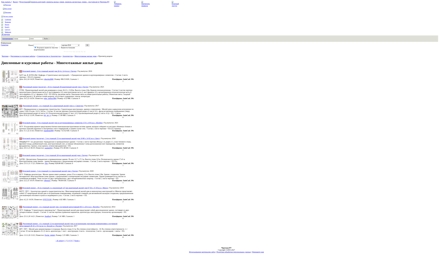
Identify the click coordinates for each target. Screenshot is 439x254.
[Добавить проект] (118, 6)
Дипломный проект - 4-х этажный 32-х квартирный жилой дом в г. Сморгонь (53, 106)
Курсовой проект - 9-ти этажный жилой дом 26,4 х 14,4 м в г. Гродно (49, 71)
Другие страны (8, 16)
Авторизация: (7, 39)
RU (74, 51)
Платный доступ (187, 4)
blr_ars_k (47, 115)
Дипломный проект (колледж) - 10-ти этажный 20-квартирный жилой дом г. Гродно (55, 87)
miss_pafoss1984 (50, 98)
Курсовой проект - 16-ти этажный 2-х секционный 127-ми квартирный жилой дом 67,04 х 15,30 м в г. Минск (65, 188)
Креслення (8, 8)
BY (82, 51)
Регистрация (24, 2)
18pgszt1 (47, 180)
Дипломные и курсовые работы (22, 56)
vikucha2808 (48, 79)
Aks (46, 163)
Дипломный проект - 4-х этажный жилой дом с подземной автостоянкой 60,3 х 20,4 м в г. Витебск (61, 207)
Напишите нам (258, 252)
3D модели (5, 34)
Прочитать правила (159, 4)
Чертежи (8, 5)
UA (77, 51)
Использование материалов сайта (202, 252)
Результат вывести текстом (47, 48)
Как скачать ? (6, 2)
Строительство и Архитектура (49, 56)
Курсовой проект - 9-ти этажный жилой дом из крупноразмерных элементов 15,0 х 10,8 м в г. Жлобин (63, 123)
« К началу (60, 241)
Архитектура (68, 56)
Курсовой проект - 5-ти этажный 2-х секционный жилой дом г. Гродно (50, 171)
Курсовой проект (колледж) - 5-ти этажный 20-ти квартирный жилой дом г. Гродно (55, 155)
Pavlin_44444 (50, 235)
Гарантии (4, 45)
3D (84, 51)
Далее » (77, 241)
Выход (15, 2)
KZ (79, 51)
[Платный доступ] (176, 6)
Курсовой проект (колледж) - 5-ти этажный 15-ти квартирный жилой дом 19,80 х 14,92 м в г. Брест (61, 138)
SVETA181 (47, 199)
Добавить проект (130, 4)
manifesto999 (49, 131)
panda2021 (49, 148)
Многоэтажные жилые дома (85, 56)
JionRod (48, 216)
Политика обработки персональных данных (234, 252)
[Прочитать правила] (145, 6)
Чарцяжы (8, 12)
